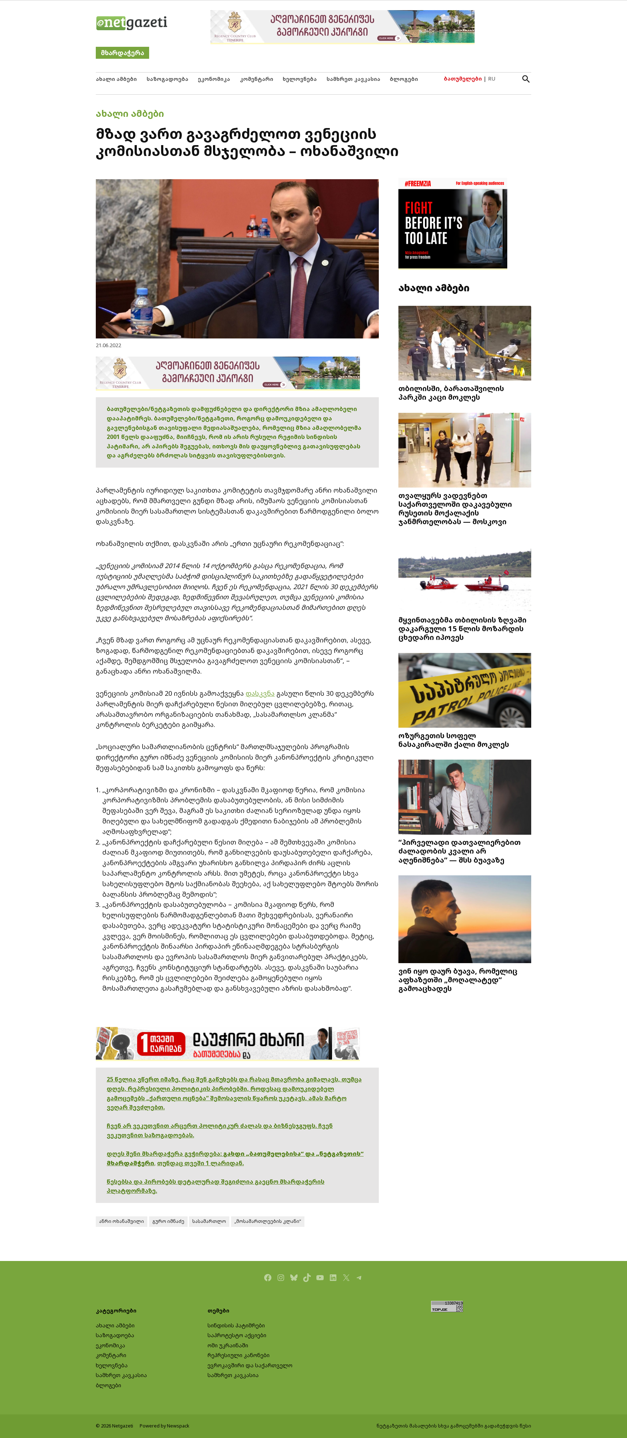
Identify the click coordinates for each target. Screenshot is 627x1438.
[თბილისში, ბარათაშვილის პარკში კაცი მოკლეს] (464, 344)
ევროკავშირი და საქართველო (250, 1365)
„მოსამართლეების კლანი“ (267, 1221)
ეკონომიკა (214, 78)
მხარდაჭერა (122, 53)
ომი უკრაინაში (228, 1345)
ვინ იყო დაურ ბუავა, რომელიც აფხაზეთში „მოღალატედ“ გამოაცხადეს (457, 979)
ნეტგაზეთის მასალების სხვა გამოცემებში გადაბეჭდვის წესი (454, 1426)
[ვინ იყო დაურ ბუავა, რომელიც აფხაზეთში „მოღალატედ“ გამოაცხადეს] (464, 920)
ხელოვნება (300, 78)
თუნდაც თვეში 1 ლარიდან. (200, 1163)
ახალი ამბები (116, 78)
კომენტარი (256, 78)
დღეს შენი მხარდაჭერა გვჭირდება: (165, 1154)
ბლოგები (404, 78)
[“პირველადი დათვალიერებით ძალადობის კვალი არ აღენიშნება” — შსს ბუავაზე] (464, 798)
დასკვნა (260, 693)
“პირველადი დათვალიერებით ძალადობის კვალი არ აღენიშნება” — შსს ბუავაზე (459, 850)
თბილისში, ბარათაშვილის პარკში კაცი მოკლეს (451, 392)
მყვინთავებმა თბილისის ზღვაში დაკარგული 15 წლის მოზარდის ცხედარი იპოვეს (462, 628)
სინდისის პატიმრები (236, 1325)
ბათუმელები (463, 78)
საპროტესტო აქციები (237, 1335)
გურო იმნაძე (168, 1221)
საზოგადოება (167, 78)
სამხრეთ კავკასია (353, 78)
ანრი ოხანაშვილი (121, 1221)
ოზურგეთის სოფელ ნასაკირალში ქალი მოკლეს (453, 739)
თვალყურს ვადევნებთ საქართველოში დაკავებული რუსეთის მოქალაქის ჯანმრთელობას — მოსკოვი (455, 508)
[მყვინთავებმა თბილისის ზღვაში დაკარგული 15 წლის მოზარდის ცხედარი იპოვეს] (464, 576)
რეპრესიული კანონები (239, 1355)
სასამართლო (209, 1221)
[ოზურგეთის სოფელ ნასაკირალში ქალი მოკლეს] (464, 691)
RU (491, 78)
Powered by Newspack (164, 1426)
